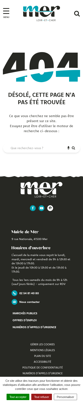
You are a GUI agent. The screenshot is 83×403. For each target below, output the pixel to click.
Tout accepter (17, 397)
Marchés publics (25, 313)
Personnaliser (65, 397)
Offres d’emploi (25, 320)
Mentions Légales (42, 350)
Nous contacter (29, 302)
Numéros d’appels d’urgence (34, 327)
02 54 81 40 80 (29, 293)
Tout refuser (41, 397)
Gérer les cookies (42, 344)
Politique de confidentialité (42, 367)
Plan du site (42, 356)
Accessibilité (42, 361)
